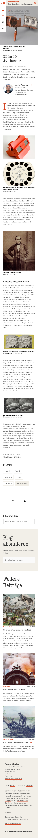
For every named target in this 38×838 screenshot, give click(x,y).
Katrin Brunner (8, 739)
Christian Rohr (8, 627)
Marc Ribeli (7, 686)
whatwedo (29, 785)
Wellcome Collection (9, 274)
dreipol (12, 785)
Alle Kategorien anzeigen (13, 823)
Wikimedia (6, 191)
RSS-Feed (8, 812)
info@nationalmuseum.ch (13, 778)
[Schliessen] (35, 3)
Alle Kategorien (22, 483)
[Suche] (3, 3)
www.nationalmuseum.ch (13, 781)
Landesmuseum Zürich (12, 798)
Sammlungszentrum (11, 805)
